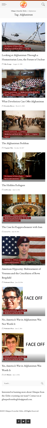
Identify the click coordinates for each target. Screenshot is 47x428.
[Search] (42, 4)
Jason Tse (7, 231)
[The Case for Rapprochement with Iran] (23, 208)
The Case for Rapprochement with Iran (22, 227)
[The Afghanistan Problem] (23, 125)
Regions (35, 134)
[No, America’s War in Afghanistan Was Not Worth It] (23, 301)
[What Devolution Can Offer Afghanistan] (23, 83)
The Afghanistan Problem (15, 143)
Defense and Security (11, 92)
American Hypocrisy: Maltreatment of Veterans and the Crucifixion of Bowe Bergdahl (21, 273)
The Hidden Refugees (13, 185)
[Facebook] (19, 421)
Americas (7, 215)
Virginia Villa (8, 148)
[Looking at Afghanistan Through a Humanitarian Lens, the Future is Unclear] (23, 37)
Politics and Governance (19, 95)
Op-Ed (27, 49)
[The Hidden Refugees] (23, 167)
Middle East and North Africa (13, 49)
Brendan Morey (9, 106)
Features (23, 131)
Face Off (23, 310)
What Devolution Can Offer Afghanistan (23, 101)
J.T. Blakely (7, 374)
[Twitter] (23, 421)
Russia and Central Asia (12, 178)
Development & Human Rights (14, 46)
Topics (7, 137)
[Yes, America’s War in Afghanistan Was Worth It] (23, 347)
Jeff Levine (7, 190)
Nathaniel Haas (9, 282)
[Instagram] (28, 421)
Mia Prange (8, 64)
